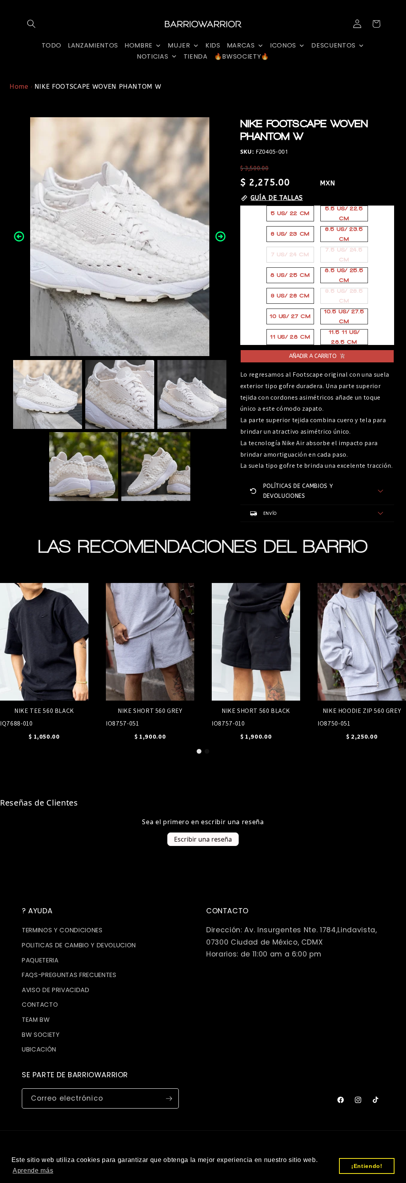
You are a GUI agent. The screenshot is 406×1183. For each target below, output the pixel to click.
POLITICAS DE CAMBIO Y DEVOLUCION (79, 945)
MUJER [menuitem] (179, 45)
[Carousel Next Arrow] (220, 236)
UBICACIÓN (39, 1049)
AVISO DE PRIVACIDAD (56, 990)
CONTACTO (40, 1004)
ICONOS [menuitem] (283, 45)
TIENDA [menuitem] (196, 56)
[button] (31, 23)
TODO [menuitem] (52, 45)
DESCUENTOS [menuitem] (333, 45)
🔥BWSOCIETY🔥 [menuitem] (241, 56)
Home (19, 86)
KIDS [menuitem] (212, 45)
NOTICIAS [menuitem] (152, 56)
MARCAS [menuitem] (241, 45)
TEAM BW (36, 1019)
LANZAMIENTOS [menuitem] (93, 45)
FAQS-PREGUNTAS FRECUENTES (69, 975)
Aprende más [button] (33, 1170)
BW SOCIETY (41, 1035)
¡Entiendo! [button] (367, 1166)
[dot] (199, 751)
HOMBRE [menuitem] (138, 45)
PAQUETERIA (40, 960)
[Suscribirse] (168, 1098)
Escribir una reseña (203, 839)
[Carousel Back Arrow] (19, 236)
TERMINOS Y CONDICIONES (62, 930)
